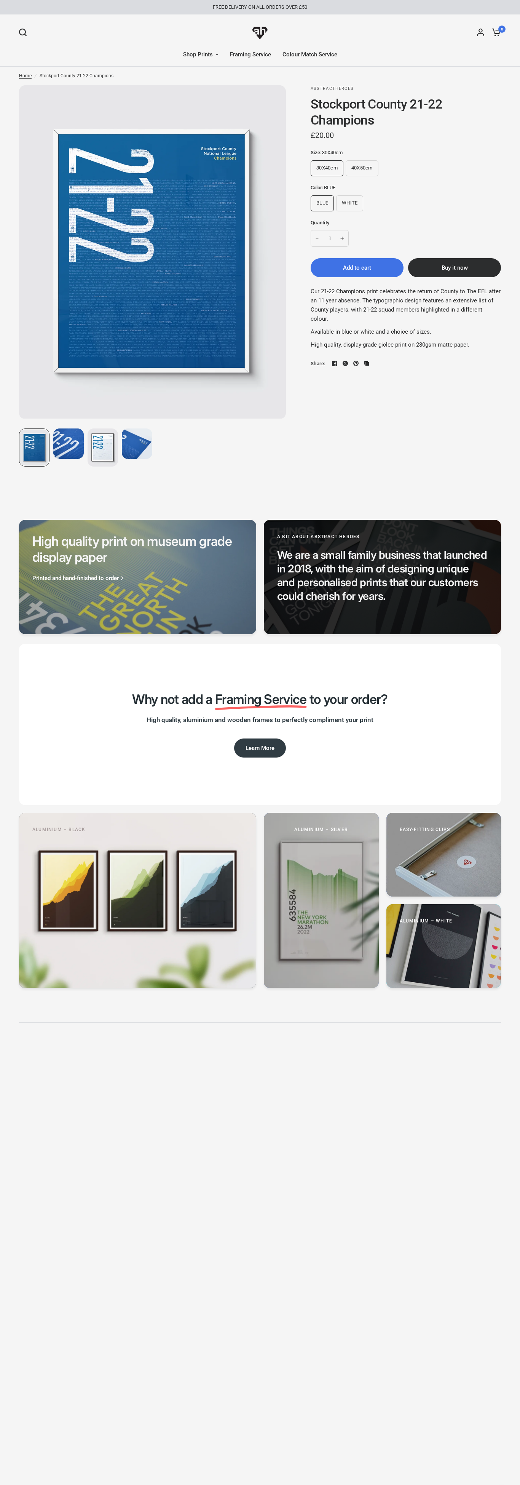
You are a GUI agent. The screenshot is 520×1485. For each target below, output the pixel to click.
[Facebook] (334, 363)
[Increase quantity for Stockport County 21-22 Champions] (342, 238)
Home (25, 75)
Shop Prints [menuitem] (198, 54)
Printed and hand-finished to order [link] (75, 578)
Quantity (320, 222)
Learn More (260, 748)
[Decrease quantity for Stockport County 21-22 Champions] (317, 238)
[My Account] (480, 32)
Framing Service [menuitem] (250, 54)
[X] (345, 363)
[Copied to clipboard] (366, 363)
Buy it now (455, 267)
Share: (318, 363)
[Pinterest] (355, 363)
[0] (494, 32)
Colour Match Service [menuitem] (309, 54)
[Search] (24, 32)
